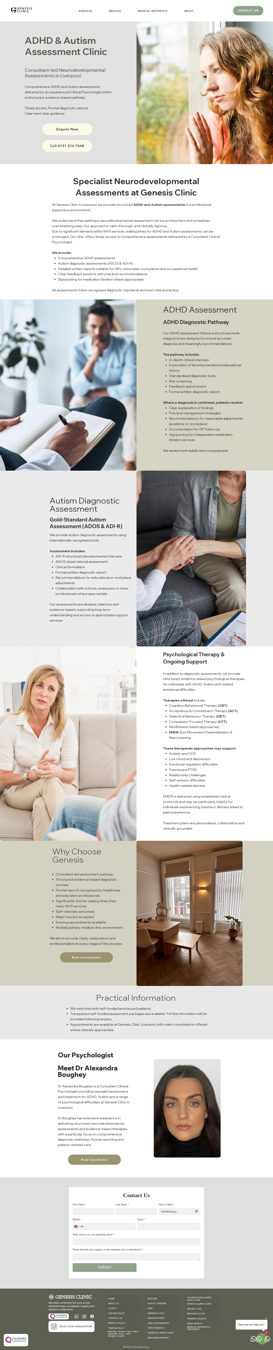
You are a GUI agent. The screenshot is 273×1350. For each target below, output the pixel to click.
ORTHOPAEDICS (156, 1327)
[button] (189, 10)
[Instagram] (84, 1316)
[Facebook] (92, 1316)
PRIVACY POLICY (116, 1323)
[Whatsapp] (76, 1316)
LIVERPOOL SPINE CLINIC (161, 1332)
